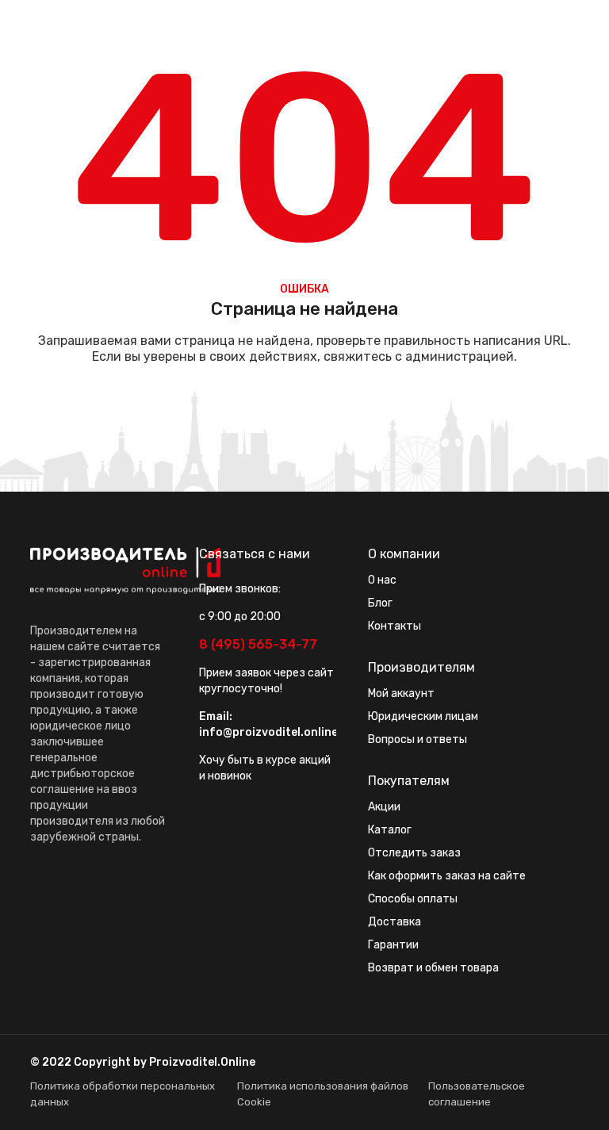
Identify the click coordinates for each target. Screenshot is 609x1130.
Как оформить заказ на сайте (447, 876)
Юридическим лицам (423, 716)
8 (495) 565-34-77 (258, 644)
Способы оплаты (413, 899)
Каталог (390, 830)
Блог (380, 603)
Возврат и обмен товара (433, 968)
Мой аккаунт (401, 693)
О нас (382, 580)
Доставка (394, 922)
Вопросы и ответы (417, 739)
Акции (384, 807)
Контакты (394, 626)
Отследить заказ (414, 853)
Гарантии (393, 945)
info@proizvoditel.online (268, 732)
